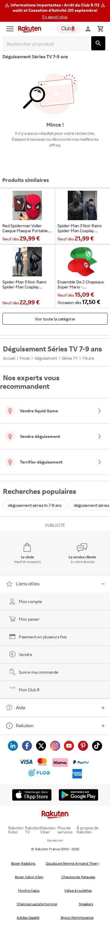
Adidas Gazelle (28, 917)
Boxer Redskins (23, 863)
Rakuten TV (32, 830)
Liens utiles (27, 584)
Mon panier (29, 619)
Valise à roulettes (78, 890)
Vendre (25, 654)
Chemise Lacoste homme (37, 904)
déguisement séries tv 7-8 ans (34, 505)
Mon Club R (29, 689)
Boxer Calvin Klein (29, 877)
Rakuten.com (55, 840)
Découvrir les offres (55, 158)
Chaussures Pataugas (78, 877)
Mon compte (30, 601)
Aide (21, 707)
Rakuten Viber (47, 830)
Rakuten (24, 725)
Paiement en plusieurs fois (43, 636)
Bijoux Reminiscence (77, 917)
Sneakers (86, 904)
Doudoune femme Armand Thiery (72, 863)
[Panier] (100, 29)
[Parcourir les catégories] (10, 29)
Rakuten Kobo (15, 830)
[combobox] (47, 44)
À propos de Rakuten (88, 830)
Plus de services (64, 830)
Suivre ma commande (38, 672)
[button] (55, 11)
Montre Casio (29, 890)
